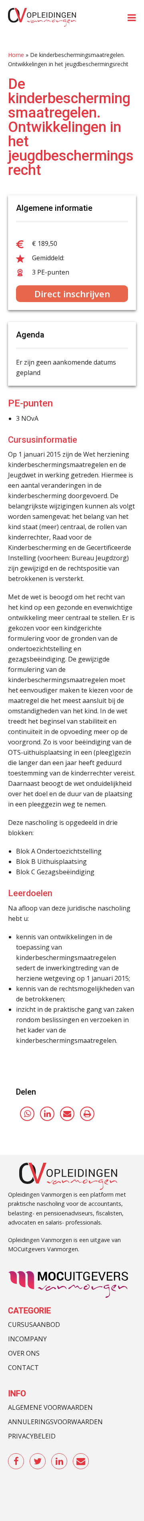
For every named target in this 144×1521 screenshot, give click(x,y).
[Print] (87, 1114)
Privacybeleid (32, 1436)
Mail (81, 1462)
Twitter (38, 1462)
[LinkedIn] (47, 1114)
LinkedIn (60, 1462)
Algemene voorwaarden (50, 1407)
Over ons (24, 1353)
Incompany (27, 1339)
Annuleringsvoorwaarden (55, 1421)
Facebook (16, 1462)
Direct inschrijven (72, 294)
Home (16, 55)
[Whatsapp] (27, 1114)
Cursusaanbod (34, 1324)
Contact (23, 1367)
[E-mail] (67, 1114)
